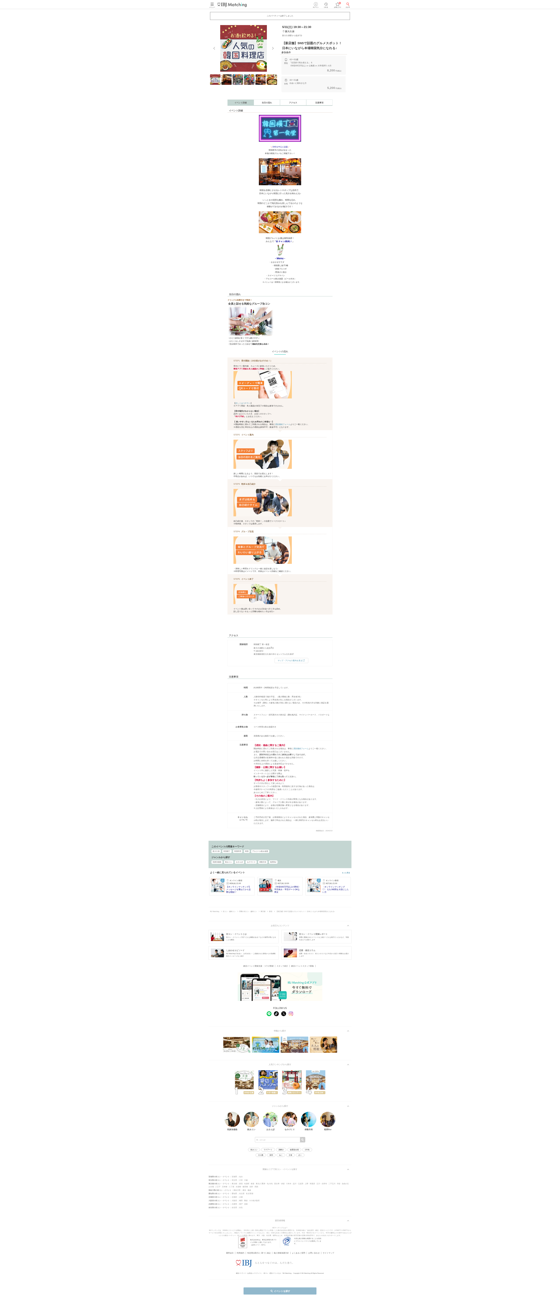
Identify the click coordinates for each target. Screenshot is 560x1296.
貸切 (271, 1155)
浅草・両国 (253, 1187)
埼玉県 (234, 1180)
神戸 (241, 1204)
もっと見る (346, 873)
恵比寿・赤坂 (279, 1184)
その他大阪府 (254, 1201)
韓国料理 (237, 851)
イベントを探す (282, 1291)
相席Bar (273, 862)
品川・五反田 (298, 1184)
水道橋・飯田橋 (242, 1187)
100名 (307, 1150)
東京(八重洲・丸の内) (264, 1184)
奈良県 (234, 1208)
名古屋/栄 (249, 1194)
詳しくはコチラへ (243, 403)
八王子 (217, 1187)
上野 (306, 1184)
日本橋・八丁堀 (228, 1187)
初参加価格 (217, 862)
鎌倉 (249, 1190)
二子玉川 (331, 1184)
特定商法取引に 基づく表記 (259, 1253)
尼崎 (246, 1204)
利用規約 (240, 1253)
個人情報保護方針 (281, 1253)
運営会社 (230, 1253)
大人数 (260, 1155)
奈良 (241, 1208)
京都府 (234, 1197)
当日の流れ (267, 102)
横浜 (244, 1190)
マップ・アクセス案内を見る (290, 660)
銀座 (252, 1184)
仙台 (241, 1177)
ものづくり (251, 862)
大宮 (241, 1180)
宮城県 (234, 1177)
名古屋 (241, 1194)
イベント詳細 (241, 102)
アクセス (293, 102)
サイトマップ (328, 1253)
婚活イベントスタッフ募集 (302, 966)
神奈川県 (236, 1190)
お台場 (211, 1187)
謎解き (281, 1150)
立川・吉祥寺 (321, 1184)
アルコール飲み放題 (260, 851)
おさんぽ (239, 862)
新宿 (241, 1184)
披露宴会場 (294, 1150)
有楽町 (246, 1184)
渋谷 (338, 1184)
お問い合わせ (314, 1253)
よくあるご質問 (298, 1253)
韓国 (247, 851)
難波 (246, 1201)
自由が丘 (345, 1184)
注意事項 (319, 102)
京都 (241, 1197)
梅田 (241, 1201)
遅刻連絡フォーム (282, 424)
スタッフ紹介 (282, 966)
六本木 (288, 1184)
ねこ (281, 1155)
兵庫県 (234, 1204)
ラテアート (268, 1150)
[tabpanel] (243, 48)
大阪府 (234, 1201)
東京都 (234, 1184)
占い (300, 1155)
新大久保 (216, 851)
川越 (246, 1180)
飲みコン (228, 862)
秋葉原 (312, 1184)
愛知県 (234, 1194)
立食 (290, 1155)
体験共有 (262, 862)
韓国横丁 (226, 851)
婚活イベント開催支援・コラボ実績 (258, 966)
